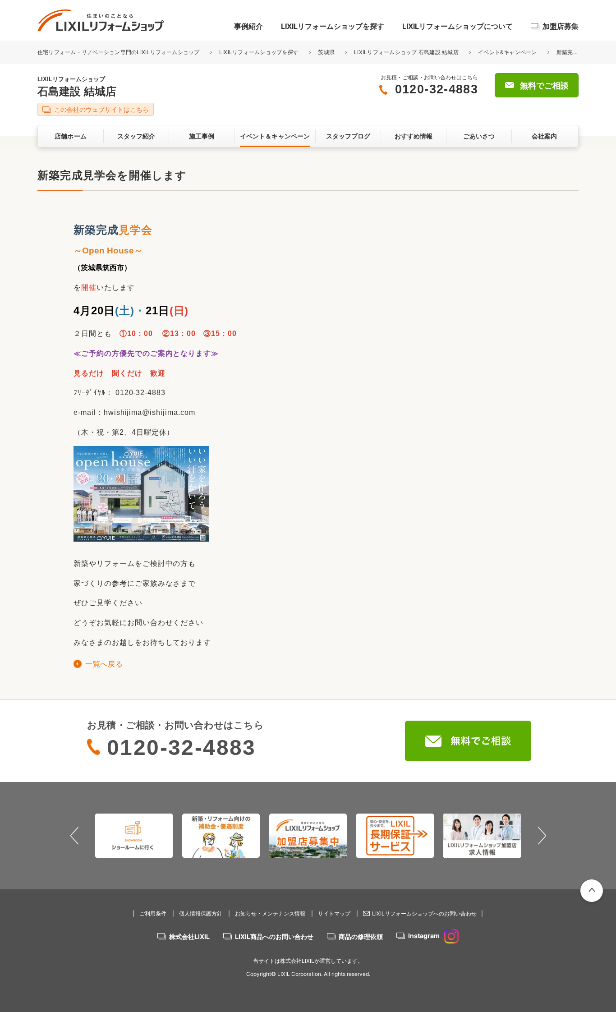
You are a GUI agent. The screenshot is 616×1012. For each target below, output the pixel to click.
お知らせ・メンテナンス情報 (270, 913)
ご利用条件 (152, 913)
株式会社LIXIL (189, 936)
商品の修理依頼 (361, 936)
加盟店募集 (560, 26)
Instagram (424, 935)
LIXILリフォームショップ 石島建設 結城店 (406, 52)
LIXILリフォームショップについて (457, 26)
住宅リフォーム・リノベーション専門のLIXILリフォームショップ (119, 52)
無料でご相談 (544, 85)
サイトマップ (334, 913)
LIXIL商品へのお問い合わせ (274, 936)
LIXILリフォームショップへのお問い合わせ (424, 913)
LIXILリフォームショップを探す (332, 26)
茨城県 (326, 52)
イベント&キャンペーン (507, 52)
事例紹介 (248, 26)
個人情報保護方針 (200, 913)
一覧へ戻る (104, 664)
